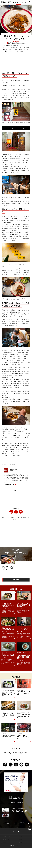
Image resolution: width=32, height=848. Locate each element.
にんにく (17, 753)
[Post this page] (11, 512)
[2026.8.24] (8, 595)
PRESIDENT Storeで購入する (8, 823)
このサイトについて (6, 836)
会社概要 (4, 842)
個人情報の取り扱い (6, 839)
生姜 (10, 753)
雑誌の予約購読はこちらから (23, 823)
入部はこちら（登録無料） (16, 802)
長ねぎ (25, 752)
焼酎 (5, 752)
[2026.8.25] (8, 646)
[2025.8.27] (8, 727)
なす (21, 753)
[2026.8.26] (8, 683)
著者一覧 (20, 836)
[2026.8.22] (24, 621)
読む (8, 517)
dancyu (3, 517)
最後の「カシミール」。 (18, 43)
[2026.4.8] (24, 683)
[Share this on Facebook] (16, 512)
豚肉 (12, 752)
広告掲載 (20, 839)
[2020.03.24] (8, 560)
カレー (15, 490)
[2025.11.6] (8, 705)
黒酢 (16, 752)
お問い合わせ (21, 842)
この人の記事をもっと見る (9, 484)
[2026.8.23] (8, 621)
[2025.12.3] (24, 727)
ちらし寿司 (20, 752)
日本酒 (8, 752)
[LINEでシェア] (21, 512)
